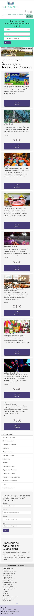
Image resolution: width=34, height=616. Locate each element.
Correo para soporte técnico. (10, 611)
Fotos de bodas (7, 590)
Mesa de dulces (7, 575)
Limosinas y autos (8, 441)
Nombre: (5, 503)
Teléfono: (5, 516)
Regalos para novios (9, 599)
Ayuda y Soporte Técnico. (9, 609)
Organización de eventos (10, 597)
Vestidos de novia (8, 452)
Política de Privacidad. (8, 613)
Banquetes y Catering (9, 444)
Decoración (6, 448)
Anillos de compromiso (10, 572)
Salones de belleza (8, 579)
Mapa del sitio (7, 600)
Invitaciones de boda (9, 573)
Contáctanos (28, 14)
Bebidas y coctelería (9, 488)
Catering (5, 591)
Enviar (6, 530)
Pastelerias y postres (9, 473)
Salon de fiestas (7, 577)
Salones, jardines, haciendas (11, 477)
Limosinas (6, 595)
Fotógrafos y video (8, 455)
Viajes (4, 484)
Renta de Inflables (8, 586)
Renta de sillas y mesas (10, 588)
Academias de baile (9, 437)
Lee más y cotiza (17, 103)
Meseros (5, 593)
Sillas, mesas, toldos (9, 466)
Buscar (7, 43)
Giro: (4, 523)
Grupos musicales (8, 570)
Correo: (5, 510)
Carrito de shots (7, 584)
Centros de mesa (8, 581)
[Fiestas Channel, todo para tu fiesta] (10, 5)
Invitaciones (6, 459)
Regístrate (20, 14)
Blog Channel (5, 608)
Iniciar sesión (12, 14)
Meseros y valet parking (10, 480)
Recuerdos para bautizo (10, 582)
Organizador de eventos (10, 470)
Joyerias (5, 462)
